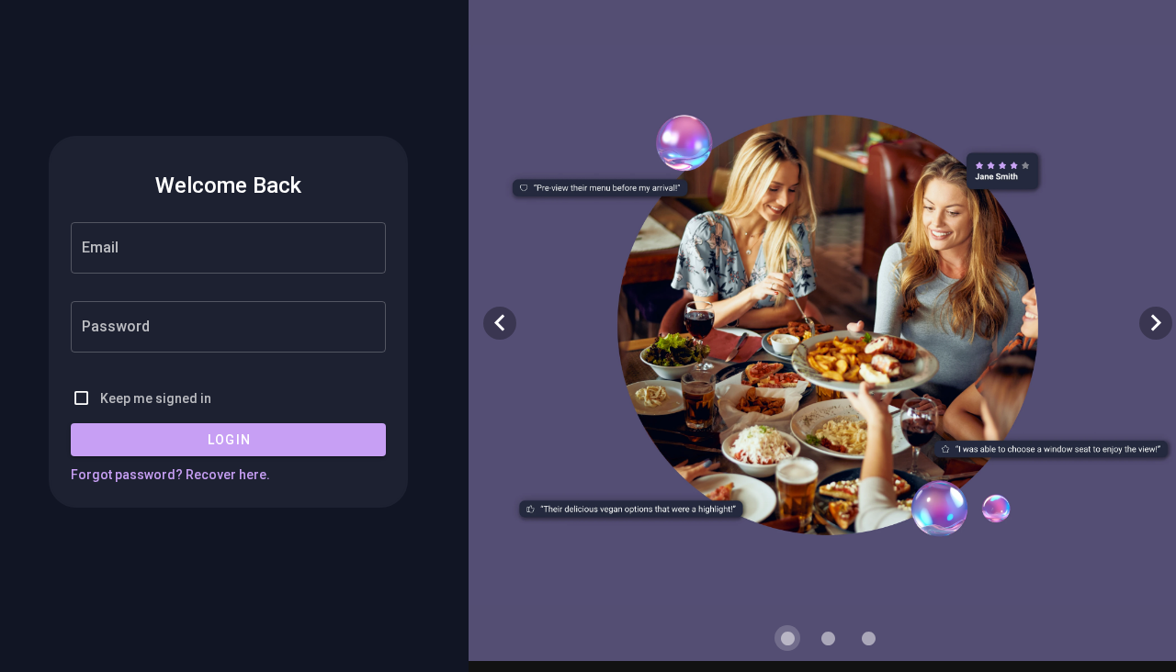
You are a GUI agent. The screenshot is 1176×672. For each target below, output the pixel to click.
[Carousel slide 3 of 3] (868, 638)
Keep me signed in (155, 398)
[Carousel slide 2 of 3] (828, 638)
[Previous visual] (499, 323)
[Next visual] (1155, 323)
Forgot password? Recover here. (170, 474)
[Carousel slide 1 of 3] (787, 638)
